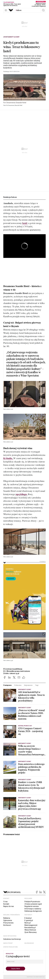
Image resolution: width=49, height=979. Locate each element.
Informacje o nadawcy (32, 909)
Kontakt (6, 904)
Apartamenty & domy (11, 37)
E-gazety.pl (28, 920)
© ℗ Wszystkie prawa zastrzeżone (16, 671)
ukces (18, 10)
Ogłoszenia (7, 920)
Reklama (6, 918)
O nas (5, 902)
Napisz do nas (8, 906)
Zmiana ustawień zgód (33, 904)
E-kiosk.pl (28, 918)
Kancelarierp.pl (30, 927)
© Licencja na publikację (12, 669)
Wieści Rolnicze (30, 930)
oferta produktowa (10, 947)
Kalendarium (29, 943)
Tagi (36, 685)
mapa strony (8, 943)
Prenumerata (8, 923)
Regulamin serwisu (31, 906)
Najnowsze (28, 685)
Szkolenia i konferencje (12, 939)
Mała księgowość (30, 925)
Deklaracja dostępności (33, 911)
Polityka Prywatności (32, 902)
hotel (24, 223)
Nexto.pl (27, 923)
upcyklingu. (21, 494)
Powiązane (7, 685)
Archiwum (7, 925)
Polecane (17, 685)
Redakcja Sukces (10, 197)
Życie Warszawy (30, 932)
